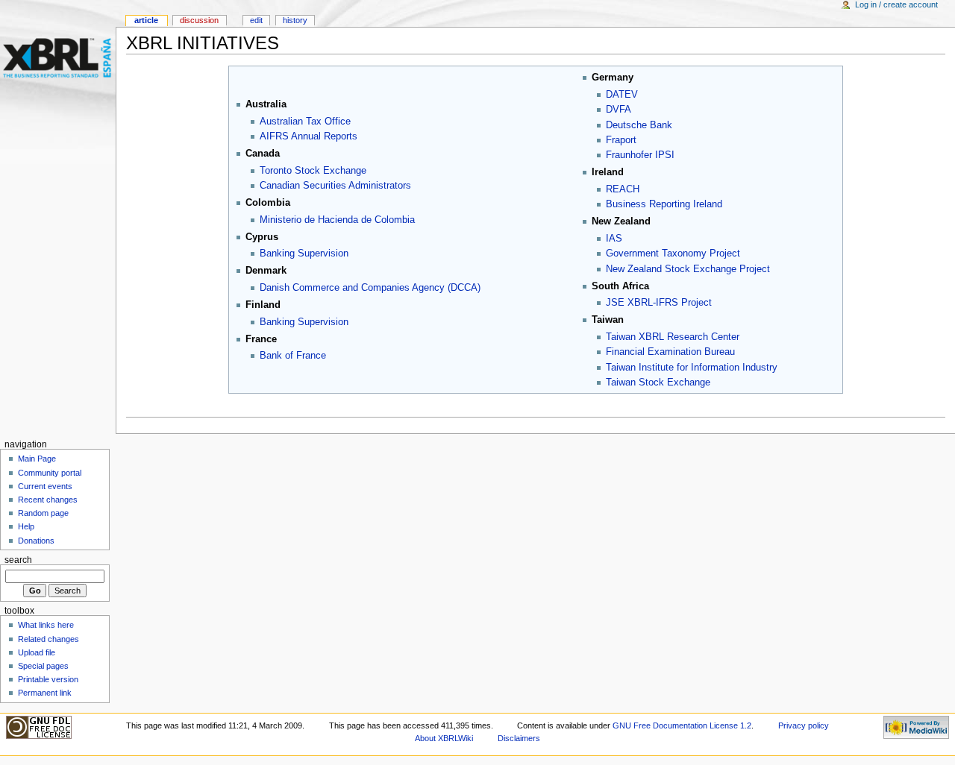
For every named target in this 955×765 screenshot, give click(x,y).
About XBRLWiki (444, 738)
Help (26, 526)
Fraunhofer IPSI (640, 155)
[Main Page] (58, 58)
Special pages (43, 665)
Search (18, 559)
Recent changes (48, 499)
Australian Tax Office (305, 121)
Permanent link (45, 692)
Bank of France (293, 355)
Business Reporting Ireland (664, 204)
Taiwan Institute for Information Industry (691, 367)
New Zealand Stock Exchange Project (688, 269)
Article (146, 20)
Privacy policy (803, 725)
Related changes (48, 639)
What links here (46, 624)
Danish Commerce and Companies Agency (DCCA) (370, 288)
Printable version (48, 679)
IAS (614, 238)
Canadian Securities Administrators (335, 185)
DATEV (622, 94)
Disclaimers (519, 738)
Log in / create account (896, 4)
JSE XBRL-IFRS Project (659, 303)
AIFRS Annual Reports (308, 136)
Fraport (621, 140)
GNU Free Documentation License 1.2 (682, 725)
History (295, 20)
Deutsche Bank (639, 125)
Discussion (199, 20)
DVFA (618, 109)
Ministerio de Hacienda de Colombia (337, 220)
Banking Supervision (304, 253)
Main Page (37, 458)
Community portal (49, 472)
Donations (36, 540)
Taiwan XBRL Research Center (672, 337)
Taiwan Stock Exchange (658, 382)
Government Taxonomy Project (673, 253)
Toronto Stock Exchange (313, 171)
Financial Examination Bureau (670, 352)
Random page (43, 513)
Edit (256, 20)
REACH (622, 189)
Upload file (36, 652)
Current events (45, 486)
